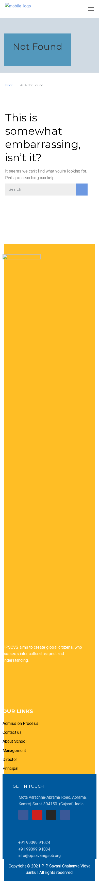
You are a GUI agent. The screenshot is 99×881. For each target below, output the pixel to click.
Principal (10, 768)
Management (14, 750)
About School (14, 741)
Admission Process (20, 723)
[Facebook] (23, 815)
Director (10, 759)
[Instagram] (51, 815)
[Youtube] (37, 815)
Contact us (12, 732)
